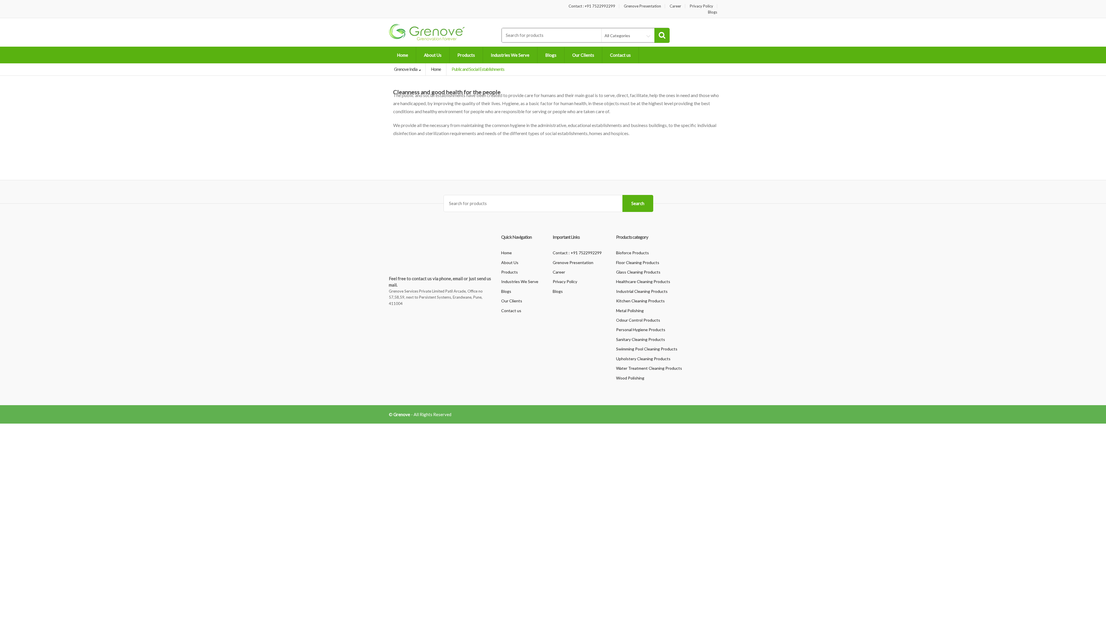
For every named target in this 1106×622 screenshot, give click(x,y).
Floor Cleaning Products (637, 262)
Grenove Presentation (642, 6)
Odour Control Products (638, 320)
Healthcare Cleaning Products (643, 281)
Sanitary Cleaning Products (640, 339)
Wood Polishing (630, 378)
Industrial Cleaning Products (642, 291)
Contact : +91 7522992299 (592, 6)
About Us (433, 55)
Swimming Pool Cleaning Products (646, 348)
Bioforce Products (632, 252)
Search (637, 203)
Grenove (401, 414)
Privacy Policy (701, 6)
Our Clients (583, 55)
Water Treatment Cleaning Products (649, 368)
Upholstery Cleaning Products (643, 358)
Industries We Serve (510, 55)
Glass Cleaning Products (638, 272)
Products (466, 55)
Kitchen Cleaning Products (640, 300)
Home (402, 55)
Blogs (712, 12)
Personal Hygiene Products (640, 329)
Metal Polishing (630, 310)
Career (675, 6)
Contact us (620, 55)
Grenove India (406, 69)
